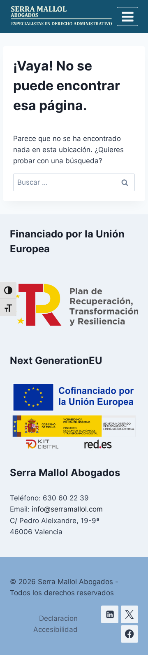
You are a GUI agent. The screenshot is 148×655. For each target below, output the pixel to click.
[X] (130, 614)
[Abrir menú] (127, 16)
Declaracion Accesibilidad (55, 624)
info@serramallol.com (67, 509)
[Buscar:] (74, 182)
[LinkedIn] (110, 614)
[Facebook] (130, 634)
